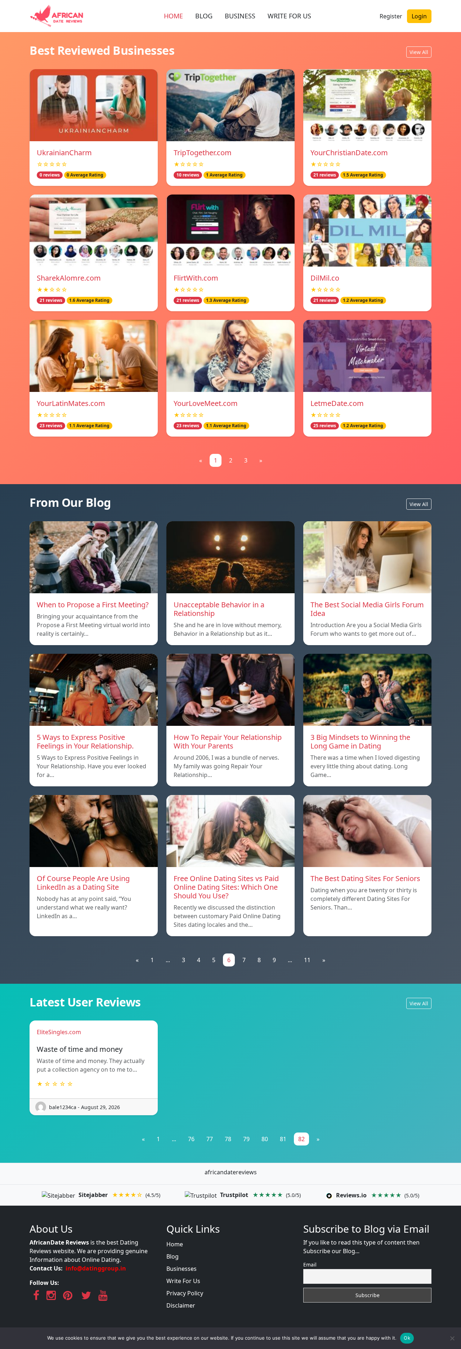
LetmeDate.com (337, 403)
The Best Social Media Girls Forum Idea (367, 609)
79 (246, 1139)
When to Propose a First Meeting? (93, 604)
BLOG (203, 16)
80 (264, 1139)
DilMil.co (324, 278)
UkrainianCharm (64, 152)
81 (283, 1139)
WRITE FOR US (289, 16)
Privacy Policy (184, 1293)
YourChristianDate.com (349, 152)
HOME (173, 16)
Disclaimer (180, 1305)
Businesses (181, 1269)
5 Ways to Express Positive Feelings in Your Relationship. (85, 741)
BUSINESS (240, 16)
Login (419, 16)
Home (174, 1244)
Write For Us (183, 1281)
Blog (172, 1256)
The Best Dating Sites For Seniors (365, 878)
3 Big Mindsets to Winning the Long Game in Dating (360, 741)
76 (191, 1139)
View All (418, 52)
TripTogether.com (203, 152)
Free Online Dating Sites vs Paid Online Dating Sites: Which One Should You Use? (226, 887)
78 (228, 1139)
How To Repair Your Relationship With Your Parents (228, 741)
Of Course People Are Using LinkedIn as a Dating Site (83, 883)
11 (307, 960)
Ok (407, 1338)
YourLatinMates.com (71, 403)
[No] (452, 1338)
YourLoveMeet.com (206, 403)
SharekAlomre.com (69, 278)
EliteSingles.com (59, 1032)
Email (310, 1264)
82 (301, 1139)
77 (209, 1139)
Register (391, 16)
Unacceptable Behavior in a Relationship (219, 609)
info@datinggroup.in (96, 1268)
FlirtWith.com (196, 278)
